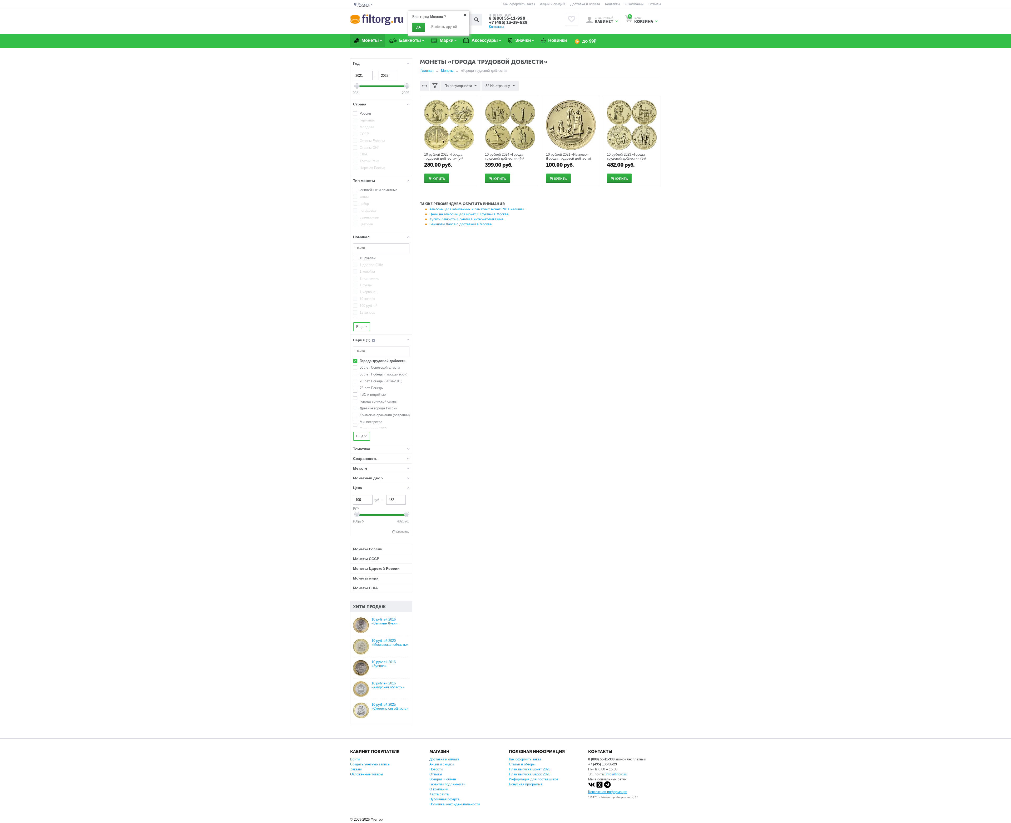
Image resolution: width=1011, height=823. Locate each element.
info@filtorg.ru (616, 774)
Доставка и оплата (585, 4)
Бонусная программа (525, 784)
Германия (367, 120)
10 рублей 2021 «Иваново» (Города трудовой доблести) (568, 156)
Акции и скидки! (552, 4)
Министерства (371, 422)
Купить (439, 179)
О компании (634, 4)
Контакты (612, 4)
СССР (364, 134)
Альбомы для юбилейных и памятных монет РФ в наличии (476, 209)
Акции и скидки (441, 764)
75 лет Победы (371, 388)
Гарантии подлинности (447, 784)
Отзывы (654, 4)
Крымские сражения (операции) (385, 415)
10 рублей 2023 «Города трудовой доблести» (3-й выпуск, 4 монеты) (626, 158)
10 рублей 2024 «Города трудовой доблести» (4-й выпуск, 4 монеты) (504, 158)
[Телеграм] (607, 787)
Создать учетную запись (370, 764)
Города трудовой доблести (382, 361)
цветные (366, 224)
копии (364, 197)
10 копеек (367, 299)
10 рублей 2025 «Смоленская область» (389, 706)
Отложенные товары (366, 774)
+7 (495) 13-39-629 (508, 22)
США (364, 154)
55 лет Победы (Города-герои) (383, 374)
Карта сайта (439, 794)
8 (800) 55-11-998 (507, 18)
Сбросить (402, 531)
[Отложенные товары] (571, 19)
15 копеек (367, 312)
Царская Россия (372, 168)
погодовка (368, 210)
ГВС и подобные (373, 395)
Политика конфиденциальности (454, 804)
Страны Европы (372, 141)
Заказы (355, 769)
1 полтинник (369, 278)
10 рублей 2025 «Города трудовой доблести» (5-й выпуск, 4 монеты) (443, 158)
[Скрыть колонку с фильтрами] (435, 86)
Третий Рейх (369, 161)
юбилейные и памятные (378, 190)
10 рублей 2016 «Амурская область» (387, 685)
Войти (355, 759)
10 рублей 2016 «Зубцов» (383, 664)
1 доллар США (371, 265)
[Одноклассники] (599, 787)
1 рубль (366, 285)
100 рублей (368, 306)
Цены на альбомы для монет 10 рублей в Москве (468, 214)
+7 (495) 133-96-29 (602, 764)
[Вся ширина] (424, 86)
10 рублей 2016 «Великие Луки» (384, 621)
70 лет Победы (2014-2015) (381, 381)
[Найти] (476, 20)
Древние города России (378, 408)
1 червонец (368, 292)
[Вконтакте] (591, 787)
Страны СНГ (369, 148)
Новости (436, 769)
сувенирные (369, 217)
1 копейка (367, 271)
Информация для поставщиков (533, 779)
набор (364, 204)
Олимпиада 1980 (373, 429)
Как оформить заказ (519, 4)
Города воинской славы (378, 401)
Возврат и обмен (442, 779)
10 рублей (367, 258)
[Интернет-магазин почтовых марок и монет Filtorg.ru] (376, 20)
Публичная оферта (444, 799)
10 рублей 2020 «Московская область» (389, 643)
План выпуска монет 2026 (529, 769)
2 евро (365, 319)
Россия (365, 113)
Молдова (367, 127)
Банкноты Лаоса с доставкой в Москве (460, 224)
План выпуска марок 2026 (529, 774)
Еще (360, 327)
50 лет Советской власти (380, 367)
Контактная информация (607, 792)
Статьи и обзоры (522, 764)
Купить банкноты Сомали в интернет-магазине (466, 219)
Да (418, 27)
